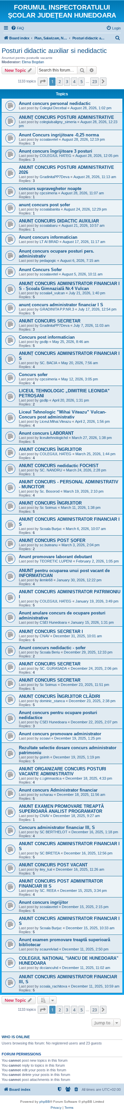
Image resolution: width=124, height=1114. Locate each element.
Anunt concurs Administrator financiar (58, 790)
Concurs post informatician (47, 337)
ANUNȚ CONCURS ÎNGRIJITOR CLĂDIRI (59, 696)
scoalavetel (49, 139)
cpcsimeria (48, 193)
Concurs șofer (33, 374)
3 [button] (67, 81)
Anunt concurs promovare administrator (60, 733)
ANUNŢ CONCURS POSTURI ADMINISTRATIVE (66, 117)
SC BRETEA (50, 853)
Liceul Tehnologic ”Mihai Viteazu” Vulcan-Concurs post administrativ (62, 414)
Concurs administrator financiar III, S (57, 827)
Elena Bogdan (33, 62)
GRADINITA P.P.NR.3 (57, 309)
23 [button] (94, 81)
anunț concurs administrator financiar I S (61, 304)
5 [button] (81, 81)
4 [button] (74, 81)
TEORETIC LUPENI (56, 561)
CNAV (44, 636)
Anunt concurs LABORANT (46, 433)
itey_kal (46, 869)
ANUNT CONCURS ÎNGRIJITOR (50, 449)
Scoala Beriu (50, 652)
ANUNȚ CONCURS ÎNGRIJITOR (50, 503)
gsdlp (44, 342)
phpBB (44, 1101)
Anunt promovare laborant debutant (55, 556)
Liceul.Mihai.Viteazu (55, 421)
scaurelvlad (49, 949)
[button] (43, 81)
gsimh (44, 757)
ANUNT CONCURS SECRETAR (49, 320)
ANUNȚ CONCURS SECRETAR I (51, 631)
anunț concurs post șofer (44, 204)
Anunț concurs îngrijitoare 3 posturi (55, 151)
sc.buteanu (49, 545)
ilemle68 (46, 580)
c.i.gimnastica (51, 778)
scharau (46, 795)
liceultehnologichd (54, 438)
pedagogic (48, 261)
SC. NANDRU (51, 470)
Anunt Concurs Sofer (40, 269)
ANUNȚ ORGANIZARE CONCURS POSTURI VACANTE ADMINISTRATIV (62, 771)
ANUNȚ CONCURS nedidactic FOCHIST (59, 465)
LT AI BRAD (49, 242)
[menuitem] (17, 28)
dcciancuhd (49, 968)
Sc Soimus (48, 507)
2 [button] (60, 81)
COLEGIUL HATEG (55, 156)
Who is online (16, 1037)
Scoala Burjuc (51, 529)
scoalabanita (50, 209)
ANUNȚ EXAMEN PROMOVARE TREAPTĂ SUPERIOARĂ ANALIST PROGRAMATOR (61, 809)
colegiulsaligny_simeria (58, 122)
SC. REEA (48, 891)
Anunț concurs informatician (48, 237)
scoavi (45, 738)
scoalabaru (49, 225)
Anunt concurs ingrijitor (43, 902)
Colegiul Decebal (53, 108)
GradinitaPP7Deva (54, 177)
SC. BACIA (48, 363)
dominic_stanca (52, 701)
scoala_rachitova (53, 986)
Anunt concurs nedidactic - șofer (52, 647)
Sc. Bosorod (50, 491)
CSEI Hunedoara (53, 622)
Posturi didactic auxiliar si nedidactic (54, 50)
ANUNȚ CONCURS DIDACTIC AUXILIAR (59, 220)
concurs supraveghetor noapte (50, 188)
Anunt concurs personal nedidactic (55, 103)
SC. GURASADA (53, 668)
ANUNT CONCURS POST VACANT (53, 864)
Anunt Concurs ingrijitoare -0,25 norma (59, 134)
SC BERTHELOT (53, 832)
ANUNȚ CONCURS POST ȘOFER (52, 540)
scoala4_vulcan (52, 293)
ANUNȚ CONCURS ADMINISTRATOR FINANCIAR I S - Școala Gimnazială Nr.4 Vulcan (69, 286)
